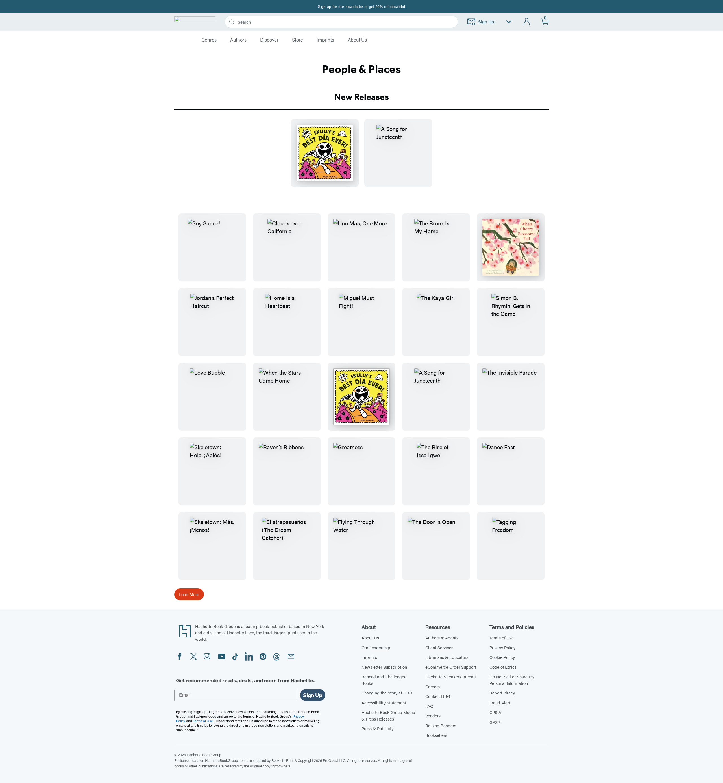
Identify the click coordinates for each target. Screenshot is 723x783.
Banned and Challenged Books (384, 680)
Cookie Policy (502, 657)
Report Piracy (502, 693)
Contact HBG (437, 696)
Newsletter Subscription (384, 667)
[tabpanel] (361, 157)
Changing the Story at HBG (387, 693)
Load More (189, 594)
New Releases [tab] (361, 96)
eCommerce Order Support (450, 667)
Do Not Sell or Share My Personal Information (511, 680)
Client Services (439, 647)
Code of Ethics (503, 667)
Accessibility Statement (384, 703)
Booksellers (436, 735)
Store (297, 40)
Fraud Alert (499, 703)
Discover (269, 40)
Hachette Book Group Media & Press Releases (388, 715)
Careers (432, 686)
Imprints (325, 40)
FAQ (429, 706)
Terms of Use (501, 637)
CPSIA (495, 712)
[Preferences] (508, 21)
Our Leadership (376, 647)
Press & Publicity (377, 728)
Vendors (433, 716)
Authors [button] (238, 40)
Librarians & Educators (446, 657)
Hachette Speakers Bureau (450, 677)
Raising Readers (440, 725)
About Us (370, 637)
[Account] (527, 22)
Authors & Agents (441, 637)
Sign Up (312, 695)
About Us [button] (357, 40)
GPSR (494, 722)
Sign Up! (486, 21)
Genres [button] (209, 40)
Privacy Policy (502, 647)
